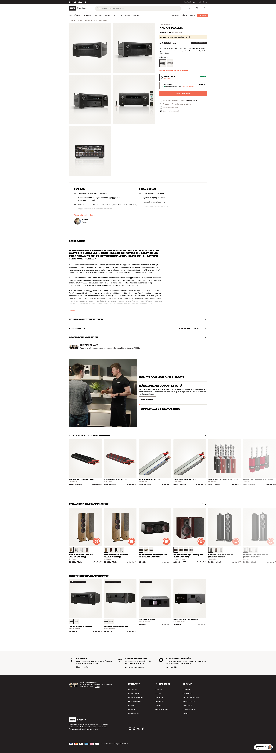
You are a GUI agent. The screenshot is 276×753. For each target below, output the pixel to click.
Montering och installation (191, 697)
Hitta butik (158, 689)
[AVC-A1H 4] (134, 99)
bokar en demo (195, 382)
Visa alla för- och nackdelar (84, 215)
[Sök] (97, 8)
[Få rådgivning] (270, 747)
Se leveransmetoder (188, 86)
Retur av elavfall (188, 705)
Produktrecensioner (189, 709)
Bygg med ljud (196, 2)
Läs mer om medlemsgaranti (134, 667)
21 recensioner (177, 32)
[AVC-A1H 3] (90, 99)
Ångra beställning (134, 701)
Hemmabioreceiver (90, 20)
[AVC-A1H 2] (134, 48)
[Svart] (162, 63)
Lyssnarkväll (159, 701)
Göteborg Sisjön (191, 101)
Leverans (131, 705)
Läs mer (166, 53)
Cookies (185, 713)
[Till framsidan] (77, 8)
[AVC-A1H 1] (90, 48)
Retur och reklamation (135, 697)
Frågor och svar (133, 693)
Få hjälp (137, 348)
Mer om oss (94, 729)
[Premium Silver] (170, 63)
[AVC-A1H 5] (90, 151)
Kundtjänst (187, 2)
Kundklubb (159, 697)
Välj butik (167, 78)
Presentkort (186, 689)
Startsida (72, 20)
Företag (204, 2)
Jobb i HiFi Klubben (161, 709)
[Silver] (76, 621)
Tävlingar (158, 705)
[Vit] (81, 550)
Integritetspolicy (133, 713)
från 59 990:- (184, 37)
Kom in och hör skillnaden (161, 378)
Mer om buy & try (171, 667)
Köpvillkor (131, 709)
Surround (79, 20)
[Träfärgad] (71, 550)
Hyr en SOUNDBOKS (189, 701)
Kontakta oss (132, 689)
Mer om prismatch (82, 667)
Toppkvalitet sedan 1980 (159, 407)
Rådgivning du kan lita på (160, 399)
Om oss (158, 693)
